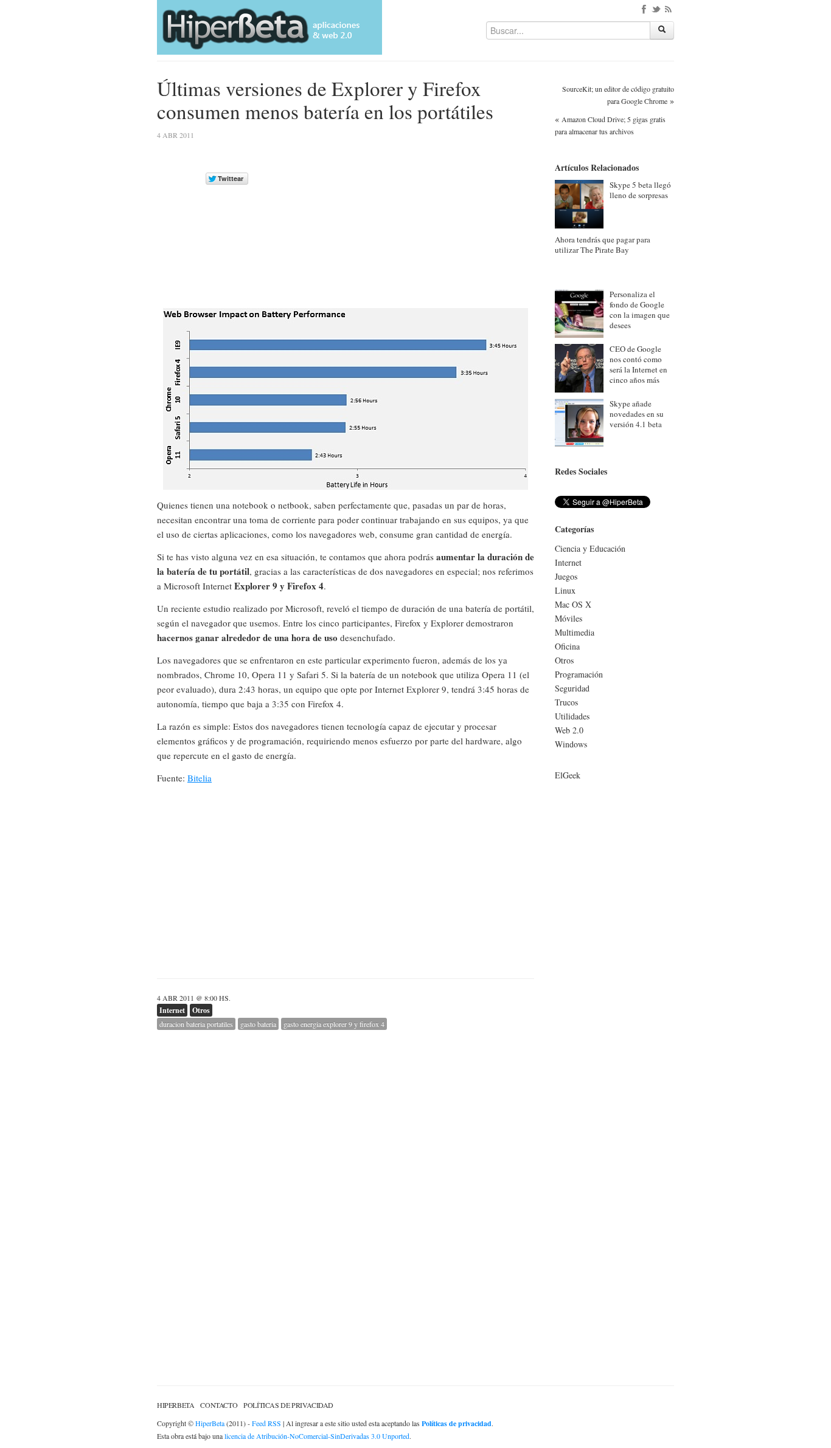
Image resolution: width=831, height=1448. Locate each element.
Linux (565, 590)
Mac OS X (573, 604)
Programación (579, 674)
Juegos (566, 576)
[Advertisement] (432, 217)
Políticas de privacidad (288, 1405)
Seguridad (572, 688)
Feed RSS (266, 1423)
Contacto (218, 1405)
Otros (201, 1010)
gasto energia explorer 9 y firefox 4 (333, 1024)
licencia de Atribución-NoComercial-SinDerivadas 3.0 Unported (316, 1436)
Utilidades (572, 716)
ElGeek (567, 775)
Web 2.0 (569, 730)
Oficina (567, 646)
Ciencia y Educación (590, 548)
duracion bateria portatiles (196, 1024)
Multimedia (574, 632)
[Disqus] (345, 1182)
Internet (172, 1010)
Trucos (566, 702)
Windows (571, 744)
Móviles (568, 618)
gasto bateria (258, 1024)
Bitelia (199, 778)
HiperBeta (175, 1405)
